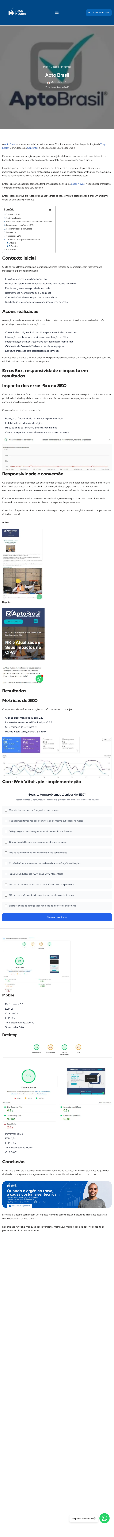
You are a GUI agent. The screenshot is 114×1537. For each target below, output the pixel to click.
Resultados (11, 232)
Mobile (13, 243)
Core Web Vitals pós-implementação (23, 239)
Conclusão (11, 249)
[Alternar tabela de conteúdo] (49, 210)
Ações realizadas (13, 218)
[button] (57, 12)
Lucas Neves (77, 183)
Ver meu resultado (57, 917)
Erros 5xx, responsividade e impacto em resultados (29, 221)
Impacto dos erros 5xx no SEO (20, 225)
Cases (54, 66)
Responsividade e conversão (19, 228)
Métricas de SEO (13, 235)
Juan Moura (57, 82)
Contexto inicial (12, 214)
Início (46, 66)
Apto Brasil (9, 144)
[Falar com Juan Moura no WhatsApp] (104, 1518)
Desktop (14, 246)
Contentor (32, 147)
